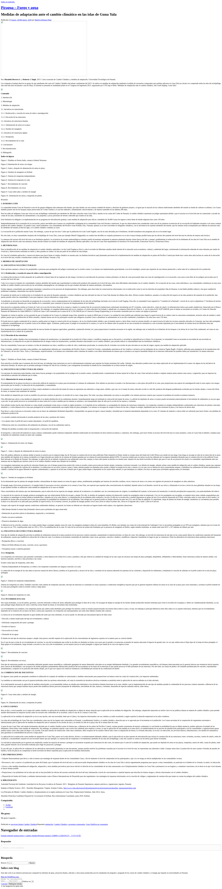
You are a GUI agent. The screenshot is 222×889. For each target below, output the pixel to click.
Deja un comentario (101, 824)
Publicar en (26, 881)
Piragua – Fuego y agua (19, 7)
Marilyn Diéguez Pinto (43, 20)
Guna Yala (90, 824)
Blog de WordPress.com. (10, 877)
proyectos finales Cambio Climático (24, 824)
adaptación (49, 824)
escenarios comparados (76, 824)
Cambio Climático (60, 824)
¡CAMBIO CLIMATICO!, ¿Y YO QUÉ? (59, 836)
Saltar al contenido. (8, 2)
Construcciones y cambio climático (19, 836)
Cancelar (4, 884)
